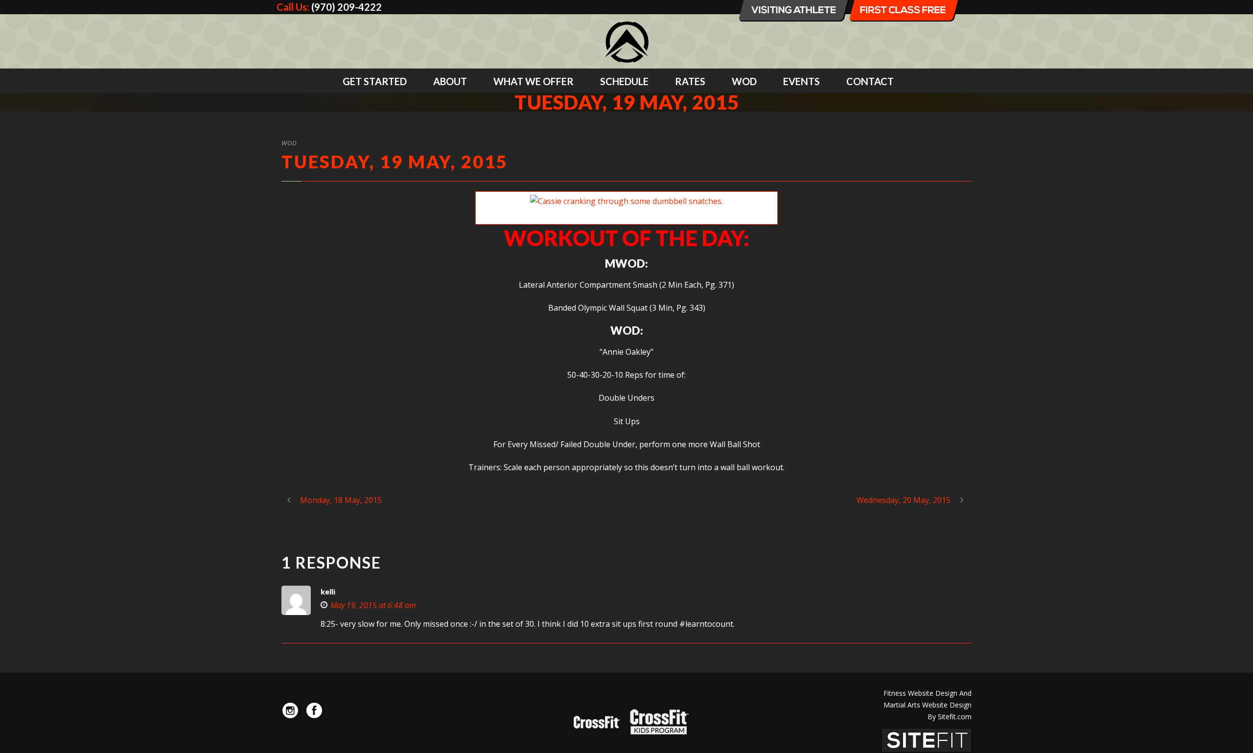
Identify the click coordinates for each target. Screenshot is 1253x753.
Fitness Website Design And (927, 693)
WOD (744, 81)
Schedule (624, 81)
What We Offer (533, 81)
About (450, 81)
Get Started (375, 81)
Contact (870, 81)
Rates (690, 81)
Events (801, 81)
